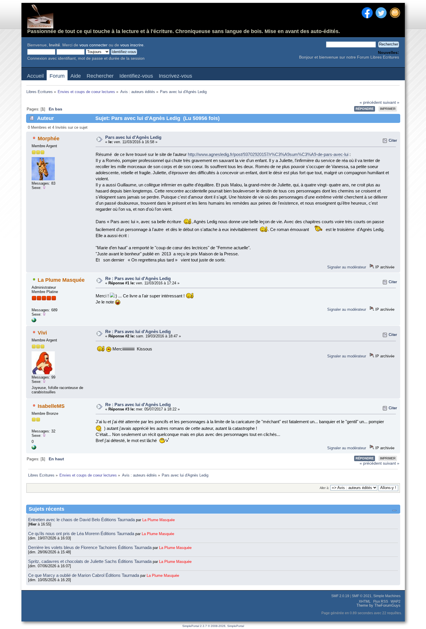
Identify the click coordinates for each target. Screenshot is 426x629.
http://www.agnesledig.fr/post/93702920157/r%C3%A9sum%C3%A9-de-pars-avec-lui (268, 154)
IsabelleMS (51, 406)
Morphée (48, 138)
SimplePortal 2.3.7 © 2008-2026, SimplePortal (213, 626)
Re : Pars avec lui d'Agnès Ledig (138, 278)
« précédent (371, 102)
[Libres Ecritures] (34, 321)
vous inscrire (131, 45)
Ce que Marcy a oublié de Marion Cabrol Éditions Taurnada (84, 575)
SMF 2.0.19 (340, 596)
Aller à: (324, 488)
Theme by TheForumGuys (378, 605)
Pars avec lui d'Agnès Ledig (133, 137)
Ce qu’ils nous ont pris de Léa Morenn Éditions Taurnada (81, 533)
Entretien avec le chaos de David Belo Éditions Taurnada (82, 519)
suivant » (391, 102)
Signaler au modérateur (346, 267)
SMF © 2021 (362, 596)
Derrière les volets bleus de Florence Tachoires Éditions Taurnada (90, 547)
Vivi (42, 333)
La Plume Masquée (61, 280)
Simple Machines (386, 596)
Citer (393, 140)
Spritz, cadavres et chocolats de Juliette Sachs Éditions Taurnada (90, 561)
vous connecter (93, 45)
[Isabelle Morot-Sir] (34, 448)
